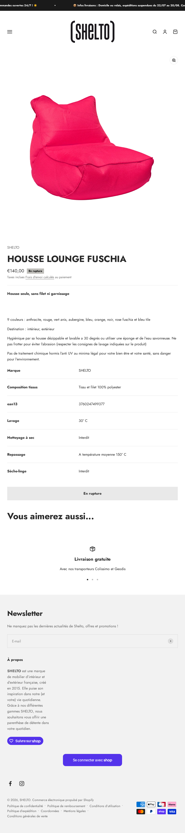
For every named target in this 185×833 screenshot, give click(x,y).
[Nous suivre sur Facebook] (10, 784)
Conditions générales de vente (27, 816)
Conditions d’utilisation (105, 806)
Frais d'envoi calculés (39, 277)
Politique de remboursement (66, 806)
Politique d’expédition (21, 811)
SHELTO (13, 247)
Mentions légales (75, 811)
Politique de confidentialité (25, 806)
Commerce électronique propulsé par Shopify (63, 800)
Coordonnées (50, 811)
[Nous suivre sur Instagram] (22, 784)
